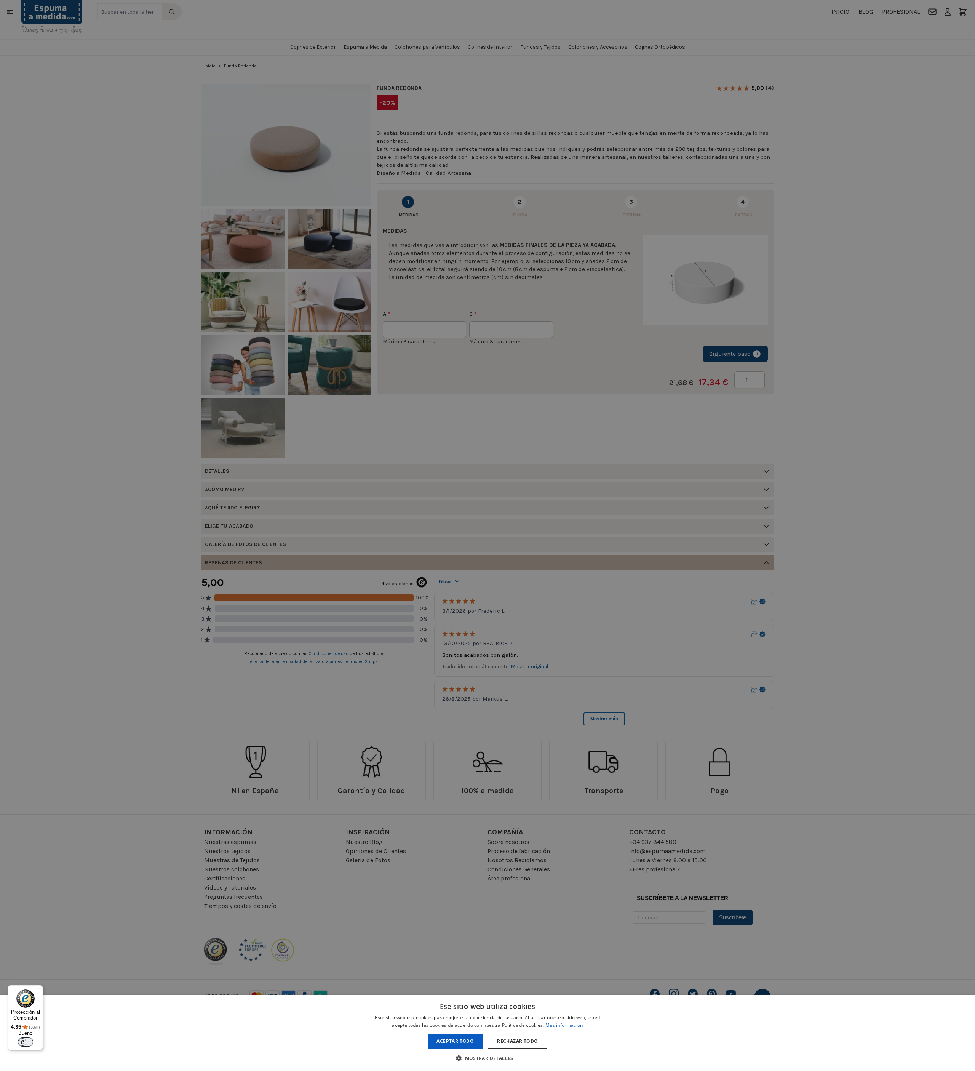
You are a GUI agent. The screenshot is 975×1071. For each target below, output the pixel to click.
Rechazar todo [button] (517, 1041)
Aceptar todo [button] (455, 1041)
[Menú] (38, 989)
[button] (487, 1058)
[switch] (25, 1042)
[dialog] (487, 1033)
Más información (564, 1025)
